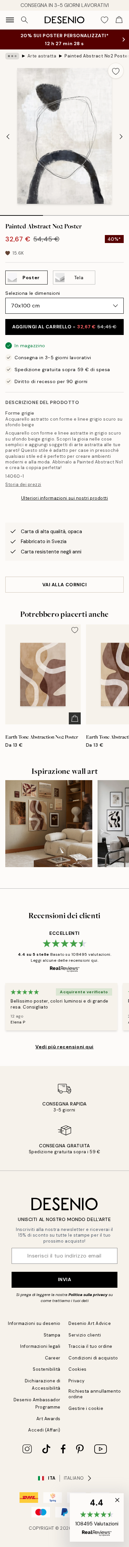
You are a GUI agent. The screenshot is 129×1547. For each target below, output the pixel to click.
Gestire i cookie (85, 1408)
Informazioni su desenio (34, 1323)
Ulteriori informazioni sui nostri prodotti (64, 498)
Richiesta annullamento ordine (94, 1394)
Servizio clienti (84, 1335)
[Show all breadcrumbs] (12, 56)
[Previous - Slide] (8, 136)
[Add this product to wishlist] (116, 71)
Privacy (76, 1381)
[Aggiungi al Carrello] (75, 718)
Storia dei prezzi (23, 484)
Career (53, 1358)
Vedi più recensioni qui (64, 1047)
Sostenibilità (47, 1369)
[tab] (21, 213)
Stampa (52, 1335)
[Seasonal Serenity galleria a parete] (48, 823)
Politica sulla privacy (88, 1294)
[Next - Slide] (121, 136)
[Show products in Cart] (119, 20)
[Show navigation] (10, 20)
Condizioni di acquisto (93, 1358)
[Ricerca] (24, 20)
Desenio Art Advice (89, 1323)
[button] (97, 1517)
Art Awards (48, 1419)
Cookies (77, 1369)
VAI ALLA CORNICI (64, 585)
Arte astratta (42, 56)
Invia (64, 1279)
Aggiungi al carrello (64, 327)
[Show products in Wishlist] (104, 20)
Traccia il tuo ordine (90, 1346)
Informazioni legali (40, 1346)
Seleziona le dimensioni (32, 293)
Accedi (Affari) (44, 1430)
